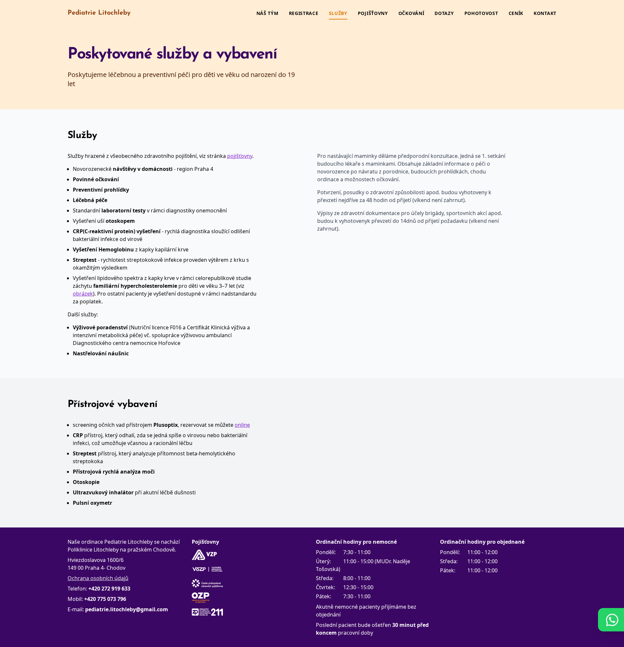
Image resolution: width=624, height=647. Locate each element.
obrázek (83, 293)
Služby (338, 13)
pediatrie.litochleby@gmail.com (126, 609)
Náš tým (267, 13)
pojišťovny (239, 155)
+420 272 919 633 (109, 588)
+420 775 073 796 (105, 599)
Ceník (516, 13)
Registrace (303, 13)
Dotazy (444, 13)
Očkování (411, 13)
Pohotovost (481, 13)
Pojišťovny (373, 13)
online (242, 424)
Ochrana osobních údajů (98, 578)
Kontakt (545, 13)
